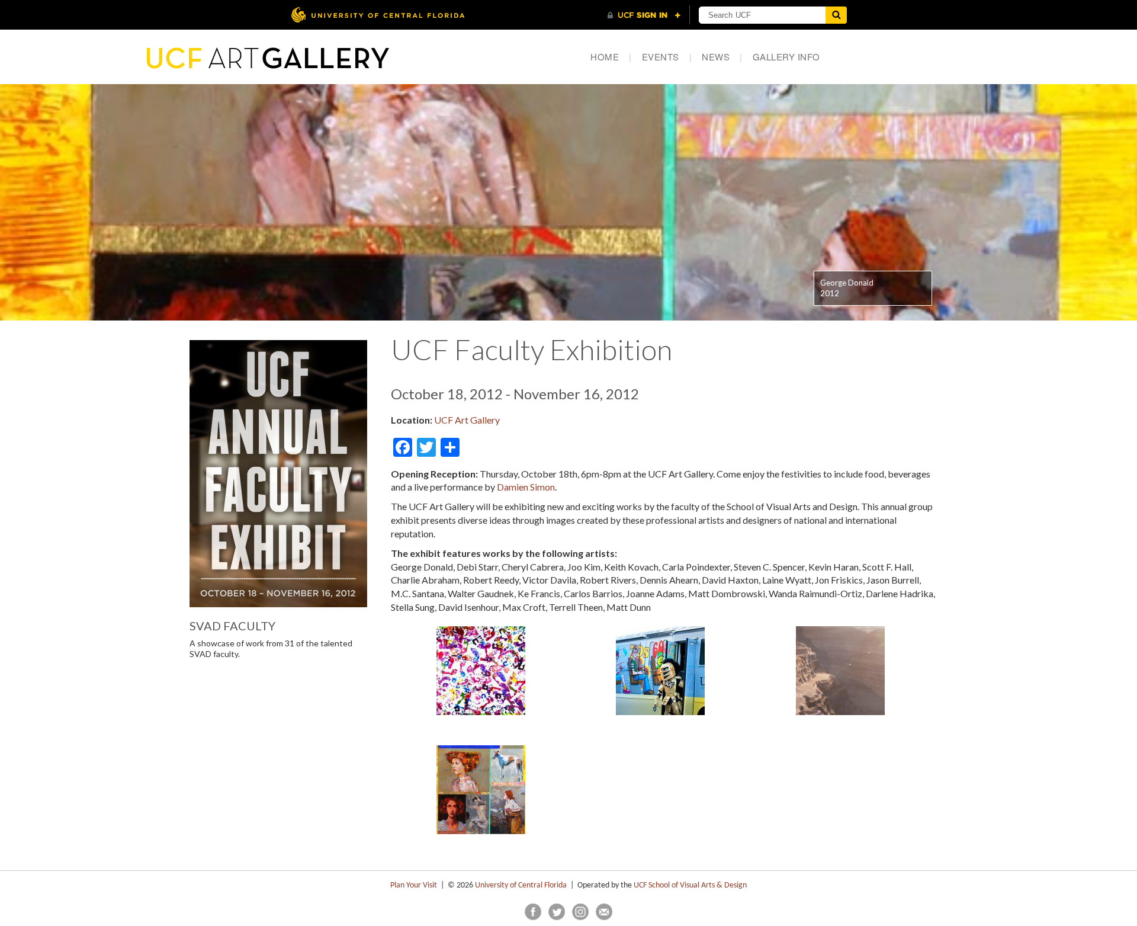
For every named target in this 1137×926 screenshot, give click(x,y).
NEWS (722, 56)
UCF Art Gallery (467, 419)
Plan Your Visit (413, 885)
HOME (611, 56)
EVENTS (667, 56)
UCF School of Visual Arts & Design (690, 885)
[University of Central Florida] (377, 14)
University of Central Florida (521, 885)
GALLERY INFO (786, 56)
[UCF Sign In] (644, 15)
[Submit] (836, 15)
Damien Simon (526, 486)
